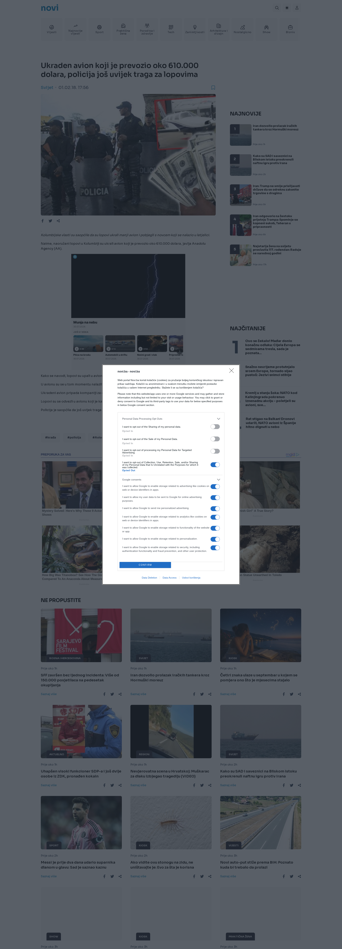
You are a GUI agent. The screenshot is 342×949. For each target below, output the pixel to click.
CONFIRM (145, 565)
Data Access (170, 577)
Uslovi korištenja (191, 577)
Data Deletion (149, 577)
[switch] (215, 426)
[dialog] (171, 474)
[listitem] (171, 419)
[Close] (232, 371)
